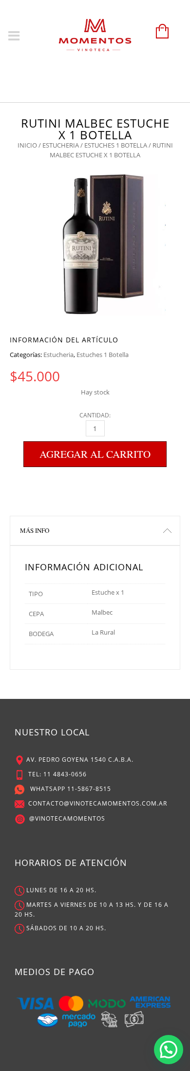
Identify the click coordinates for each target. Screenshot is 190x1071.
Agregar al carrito (95, 454)
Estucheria (60, 145)
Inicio (27, 145)
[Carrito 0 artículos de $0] (160, 35)
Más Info (34, 530)
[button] (168, 1049)
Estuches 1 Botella (115, 145)
